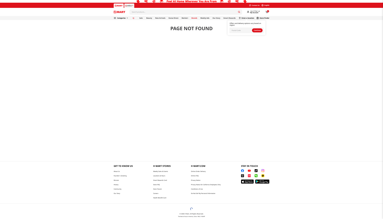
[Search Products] (239, 12)
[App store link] (247, 182)
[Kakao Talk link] (262, 175)
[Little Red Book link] (249, 175)
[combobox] (186, 11)
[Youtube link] (249, 171)
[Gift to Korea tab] (129, 5)
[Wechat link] (256, 175)
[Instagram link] (262, 170)
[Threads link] (242, 175)
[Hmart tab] (119, 5)
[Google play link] (262, 182)
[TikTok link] (256, 170)
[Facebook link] (242, 170)
